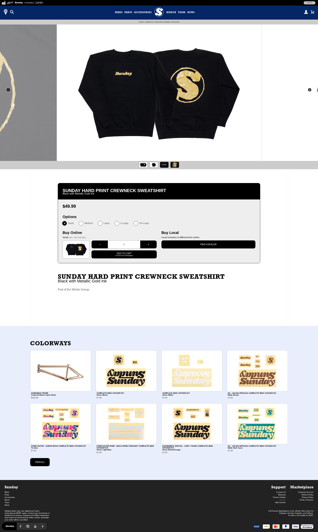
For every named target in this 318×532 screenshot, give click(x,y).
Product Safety (279, 497)
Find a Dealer (208, 244)
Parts (128, 12)
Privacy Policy (307, 497)
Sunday (141, 22)
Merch (171, 12)
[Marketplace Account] (306, 12)
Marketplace (301, 487)
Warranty (282, 495)
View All (40, 462)
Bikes (119, 12)
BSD (311, 515)
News (191, 12)
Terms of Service (306, 500)
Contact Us (281, 492)
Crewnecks (149, 22)
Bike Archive (280, 502)
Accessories (143, 12)
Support (309, 3)
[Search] (12, 12)
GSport (310, 513)
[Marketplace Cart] (312, 12)
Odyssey (282, 513)
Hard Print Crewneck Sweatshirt (167, 22)
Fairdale (298, 513)
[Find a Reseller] (5, 12)
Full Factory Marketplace (278, 511)
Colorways (50, 343)
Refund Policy (307, 495)
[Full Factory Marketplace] (3, 2)
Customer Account (305, 492)
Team (182, 12)
